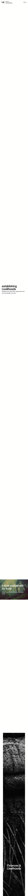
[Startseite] (3, 2)
